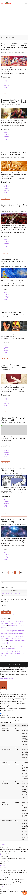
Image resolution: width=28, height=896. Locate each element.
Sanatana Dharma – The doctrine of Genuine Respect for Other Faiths (14, 207)
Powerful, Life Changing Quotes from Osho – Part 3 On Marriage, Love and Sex (13, 367)
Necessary (4, 713)
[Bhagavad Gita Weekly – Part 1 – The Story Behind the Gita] (14, 166)
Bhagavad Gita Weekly (19, 52)
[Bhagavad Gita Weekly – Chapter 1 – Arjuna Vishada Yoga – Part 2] (14, 113)
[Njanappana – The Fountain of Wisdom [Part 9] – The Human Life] (14, 273)
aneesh (2, 52)
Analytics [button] (2, 865)
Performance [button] (3, 855)
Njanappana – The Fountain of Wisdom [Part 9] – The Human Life (13, 261)
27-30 (25, 592)
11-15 (12, 592)
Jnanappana (16, 266)
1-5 (3, 592)
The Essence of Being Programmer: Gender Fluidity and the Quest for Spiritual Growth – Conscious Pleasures (13, 623)
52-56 (16, 593)
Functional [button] (2, 844)
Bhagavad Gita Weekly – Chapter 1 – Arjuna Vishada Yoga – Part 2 (14, 101)
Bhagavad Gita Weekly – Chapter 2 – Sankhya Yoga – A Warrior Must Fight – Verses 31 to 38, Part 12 (14, 653)
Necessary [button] (2, 712)
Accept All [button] (10, 678)
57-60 (20, 593)
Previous (5, 572)
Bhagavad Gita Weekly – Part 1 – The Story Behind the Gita (13, 153)
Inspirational (17, 371)
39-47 (7, 593)
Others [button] (1, 886)
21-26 (20, 592)
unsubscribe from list (14, 614)
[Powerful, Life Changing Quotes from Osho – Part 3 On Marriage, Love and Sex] (14, 379)
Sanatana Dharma (15, 211)
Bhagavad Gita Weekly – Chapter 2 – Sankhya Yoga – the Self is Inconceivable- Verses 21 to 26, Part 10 (14, 642)
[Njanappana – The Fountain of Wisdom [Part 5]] (14, 430)
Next (21, 572)
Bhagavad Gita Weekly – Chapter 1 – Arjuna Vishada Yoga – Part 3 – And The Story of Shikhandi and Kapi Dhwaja (14, 46)
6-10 (7, 592)
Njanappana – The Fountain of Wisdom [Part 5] (13, 419)
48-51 (12, 593)
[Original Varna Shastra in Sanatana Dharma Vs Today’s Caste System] (14, 326)
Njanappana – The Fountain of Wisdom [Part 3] (13, 521)
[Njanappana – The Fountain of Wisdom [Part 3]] (14, 531)
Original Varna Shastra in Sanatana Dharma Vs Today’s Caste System (12, 314)
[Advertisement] (14, 21)
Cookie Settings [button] (4, 678)
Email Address (4, 601)
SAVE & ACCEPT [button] (4, 895)
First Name (4, 605)
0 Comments (4, 53)
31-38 (3, 593)
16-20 (16, 592)
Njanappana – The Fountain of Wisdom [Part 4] (13, 470)
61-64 (25, 593)
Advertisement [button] (3, 875)
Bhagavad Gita (17, 319)
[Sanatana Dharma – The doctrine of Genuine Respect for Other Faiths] (14, 218)
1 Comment (3, 106)
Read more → (5, 93)
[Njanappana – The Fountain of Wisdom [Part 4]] (14, 480)
